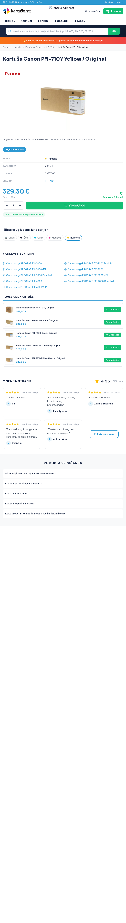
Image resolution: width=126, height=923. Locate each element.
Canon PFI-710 (88, 139)
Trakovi (80, 21)
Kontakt (119, 2)
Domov (10, 21)
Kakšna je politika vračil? (19, 503)
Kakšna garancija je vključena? (23, 483)
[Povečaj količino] (20, 205)
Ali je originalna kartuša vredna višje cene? (30, 473)
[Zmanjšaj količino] (7, 205)
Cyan (40, 237)
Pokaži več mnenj (104, 434)
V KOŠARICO (77, 205)
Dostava (109, 2)
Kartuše (27, 21)
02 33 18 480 (12, 2)
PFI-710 (50, 47)
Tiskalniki (62, 21)
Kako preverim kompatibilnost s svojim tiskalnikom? (35, 513)
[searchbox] (57, 31)
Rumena (75, 237)
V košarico (114, 309)
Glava (10, 237)
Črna (26, 237)
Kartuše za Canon (33, 47)
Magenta (56, 237)
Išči (114, 31)
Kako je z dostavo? (16, 493)
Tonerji (43, 21)
